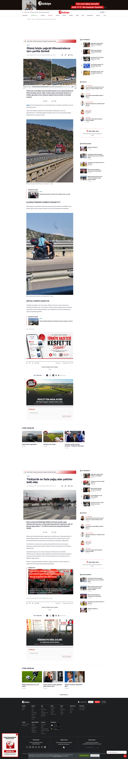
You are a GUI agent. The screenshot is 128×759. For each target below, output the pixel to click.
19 (61, 644)
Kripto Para (34, 714)
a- (52, 101)
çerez (51, 754)
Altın (33, 709)
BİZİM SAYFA (50, 15)
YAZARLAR (43, 15)
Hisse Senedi (34, 712)
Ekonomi (33, 705)
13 (52, 644)
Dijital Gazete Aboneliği (45, 12)
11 (49, 644)
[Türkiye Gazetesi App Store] (55, 725)
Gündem (23, 705)
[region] (64, 756)
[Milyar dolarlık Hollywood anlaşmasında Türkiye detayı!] (83, 173)
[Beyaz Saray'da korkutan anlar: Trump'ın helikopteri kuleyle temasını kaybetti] (83, 180)
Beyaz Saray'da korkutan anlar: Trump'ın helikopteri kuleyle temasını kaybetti (95, 178)
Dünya (52, 705)
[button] (71, 392)
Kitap (71, 711)
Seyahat (62, 712)
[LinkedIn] (53, 375)
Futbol (42, 707)
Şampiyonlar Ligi (44, 712)
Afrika (52, 712)
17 (58, 644)
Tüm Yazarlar (24, 725)
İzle (105, 15)
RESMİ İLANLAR (90, 15)
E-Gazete (27, 12)
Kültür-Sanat (72, 705)
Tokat (28, 105)
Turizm (33, 719)
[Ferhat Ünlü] (83, 95)
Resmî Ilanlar (34, 727)
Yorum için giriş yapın (67, 416)
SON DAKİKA (25, 15)
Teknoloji (33, 725)
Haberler (33, 728)
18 (59, 644)
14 (53, 644)
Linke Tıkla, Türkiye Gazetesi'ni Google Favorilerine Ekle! (41, 41)
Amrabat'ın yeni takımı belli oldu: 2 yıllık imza (96, 163)
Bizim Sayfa (81, 705)
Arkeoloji (71, 709)
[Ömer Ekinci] (83, 119)
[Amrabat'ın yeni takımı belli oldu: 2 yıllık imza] (83, 166)
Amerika (52, 711)
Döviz (33, 711)
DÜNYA (77, 15)
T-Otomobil (34, 717)
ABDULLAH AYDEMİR (33, 598)
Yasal (42, 732)
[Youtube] (36, 747)
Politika (23, 707)
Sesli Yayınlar (82, 709)
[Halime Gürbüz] (83, 112)
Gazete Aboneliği (35, 12)
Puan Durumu (43, 709)
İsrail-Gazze (53, 714)
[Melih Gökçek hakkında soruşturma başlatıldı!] (87, 52)
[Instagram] (39, 747)
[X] (47, 375)
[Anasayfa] (25, 702)
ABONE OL (97, 701)
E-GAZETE (91, 701)
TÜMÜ (64, 404)
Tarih (71, 712)
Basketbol (43, 715)
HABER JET (98, 15)
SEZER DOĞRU (31, 329)
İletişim (42, 725)
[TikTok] (42, 747)
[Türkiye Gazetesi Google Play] (55, 729)
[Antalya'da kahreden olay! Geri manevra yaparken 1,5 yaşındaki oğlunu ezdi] (87, 66)
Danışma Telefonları (45, 730)
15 (55, 644)
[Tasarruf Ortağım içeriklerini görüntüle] (34, 15)
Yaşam (28, 45)
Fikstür (42, 711)
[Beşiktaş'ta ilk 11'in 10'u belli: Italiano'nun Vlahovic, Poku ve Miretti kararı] (87, 59)
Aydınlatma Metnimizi (57, 756)
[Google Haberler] (62, 375)
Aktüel (61, 714)
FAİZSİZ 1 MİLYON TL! (93, 147)
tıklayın (92, 135)
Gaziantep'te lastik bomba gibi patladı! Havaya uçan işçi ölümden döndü (96, 156)
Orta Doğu (53, 707)
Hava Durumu (63, 709)
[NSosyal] (56, 375)
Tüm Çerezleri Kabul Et (84, 755)
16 (56, 644)
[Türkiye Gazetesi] (64, 13)
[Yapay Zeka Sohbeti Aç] (125, 756)
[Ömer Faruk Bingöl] (83, 103)
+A (55, 101)
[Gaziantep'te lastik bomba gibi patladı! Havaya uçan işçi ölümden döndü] (83, 157)
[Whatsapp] (62, 55)
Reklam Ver (43, 733)
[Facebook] (29, 363)
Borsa (33, 707)
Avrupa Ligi (43, 714)
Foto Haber (34, 730)
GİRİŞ (103, 12)
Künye (42, 727)
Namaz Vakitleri (82, 707)
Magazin (33, 724)
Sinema (71, 707)
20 (62, 644)
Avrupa (52, 709)
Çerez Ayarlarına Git (95, 755)
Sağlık (61, 707)
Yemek (61, 711)
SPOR (83, 15)
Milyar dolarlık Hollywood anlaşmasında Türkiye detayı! (94, 170)
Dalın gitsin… (89, 112)
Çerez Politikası (103, 753)
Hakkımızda (43, 724)
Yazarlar (23, 722)
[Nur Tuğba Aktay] (83, 87)
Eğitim (23, 709)
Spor (42, 705)
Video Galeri (34, 732)
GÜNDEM (57, 15)
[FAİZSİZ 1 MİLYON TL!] (83, 150)
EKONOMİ (71, 15)
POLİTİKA (64, 15)
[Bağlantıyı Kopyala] (65, 55)
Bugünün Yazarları (25, 724)
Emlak (33, 715)
